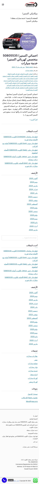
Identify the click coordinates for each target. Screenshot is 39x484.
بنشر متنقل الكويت (14, 480)
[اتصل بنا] (4, 480)
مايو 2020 (34, 222)
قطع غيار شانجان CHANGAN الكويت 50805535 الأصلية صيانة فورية (21, 138)
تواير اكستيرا (22, 78)
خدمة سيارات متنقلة (32, 430)
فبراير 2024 (33, 189)
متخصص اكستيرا (28, 87)
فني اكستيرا (30, 83)
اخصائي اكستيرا (28, 74)
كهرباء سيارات (33, 378)
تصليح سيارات (29, 70)
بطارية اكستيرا (10, 76)
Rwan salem (29, 67)
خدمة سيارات (33, 371)
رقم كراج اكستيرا (28, 81)
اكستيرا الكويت (18, 76)
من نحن (35, 441)
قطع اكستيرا (23, 83)
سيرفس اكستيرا (19, 81)
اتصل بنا (35, 416)
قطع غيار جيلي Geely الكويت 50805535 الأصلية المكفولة (21, 151)
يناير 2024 (34, 193)
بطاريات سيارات (32, 356)
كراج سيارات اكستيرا (16, 85)
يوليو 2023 (34, 208)
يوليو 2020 (34, 215)
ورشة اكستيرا (29, 90)
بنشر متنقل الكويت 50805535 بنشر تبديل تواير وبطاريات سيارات (20, 422)
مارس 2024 (33, 186)
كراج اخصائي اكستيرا (13, 83)
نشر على (18, 67)
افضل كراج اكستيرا (28, 76)
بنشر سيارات (26, 447)
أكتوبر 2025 (33, 178)
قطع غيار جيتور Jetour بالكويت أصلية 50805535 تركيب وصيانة (21, 158)
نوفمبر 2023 (33, 200)
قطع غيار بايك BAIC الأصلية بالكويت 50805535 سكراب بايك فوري (21, 164)
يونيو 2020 (34, 219)
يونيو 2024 (34, 182)
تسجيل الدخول (33, 394)
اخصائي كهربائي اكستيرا (17, 74)
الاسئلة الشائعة (34, 419)
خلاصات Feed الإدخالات (29, 398)
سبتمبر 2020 (33, 211)
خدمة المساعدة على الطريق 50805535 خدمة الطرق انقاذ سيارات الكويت (22, 426)
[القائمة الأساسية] (2, 4)
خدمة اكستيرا (14, 78)
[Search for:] (19, 238)
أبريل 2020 (34, 226)
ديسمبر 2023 (33, 197)
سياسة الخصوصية (33, 433)
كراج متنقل (34, 375)
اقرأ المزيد (34, 120)
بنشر (36, 360)
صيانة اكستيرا (10, 81)
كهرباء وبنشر (33, 382)
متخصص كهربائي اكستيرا (17, 87)
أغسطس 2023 (32, 204)
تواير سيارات (33, 367)
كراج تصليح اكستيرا (28, 85)
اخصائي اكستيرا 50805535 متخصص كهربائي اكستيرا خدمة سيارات (20, 59)
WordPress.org (32, 401)
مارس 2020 (33, 230)
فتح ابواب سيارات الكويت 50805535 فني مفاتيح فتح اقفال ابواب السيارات (20, 437)
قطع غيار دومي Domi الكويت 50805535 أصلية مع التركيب (20, 144)
